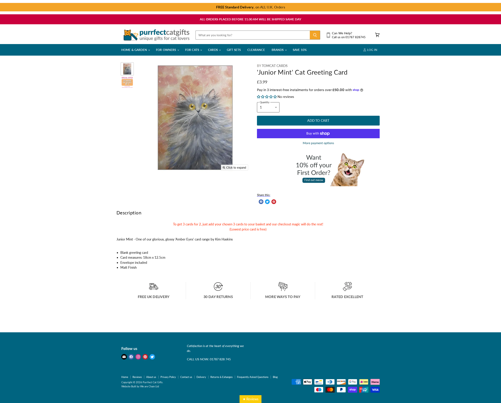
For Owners (166, 50)
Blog (275, 377)
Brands (278, 50)
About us (151, 377)
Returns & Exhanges (221, 377)
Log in (371, 50)
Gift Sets (234, 50)
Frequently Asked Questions (253, 377)
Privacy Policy (168, 377)
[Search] (315, 35)
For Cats (192, 50)
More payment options (318, 143)
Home (124, 377)
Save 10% (300, 50)
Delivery (201, 377)
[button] (267, 97)
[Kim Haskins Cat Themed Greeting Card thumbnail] (127, 82)
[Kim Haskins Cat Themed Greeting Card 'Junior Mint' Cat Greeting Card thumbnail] (127, 69)
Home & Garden (134, 50)
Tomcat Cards (275, 66)
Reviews (137, 377)
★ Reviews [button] (250, 399)
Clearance (256, 50)
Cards (213, 50)
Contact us (186, 377)
